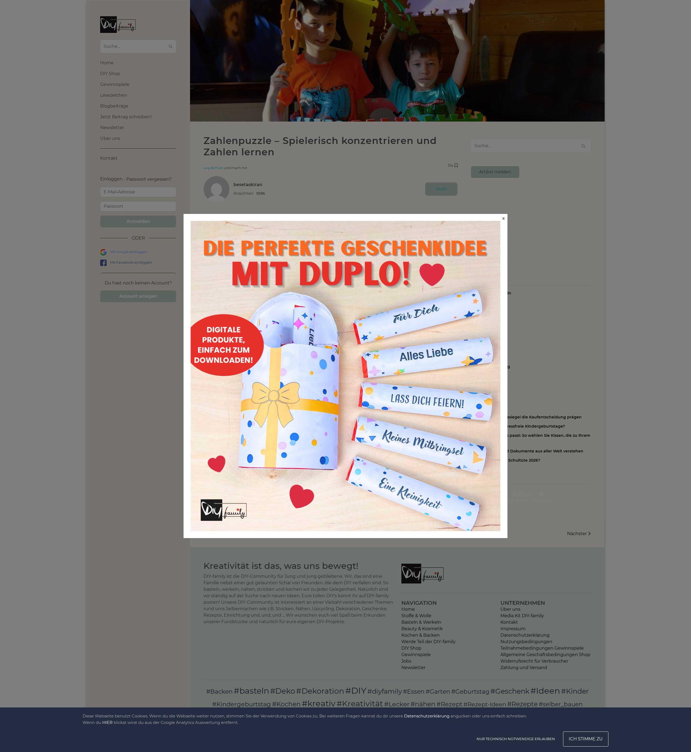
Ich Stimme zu (586, 738)
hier (107, 722)
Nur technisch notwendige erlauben (516, 739)
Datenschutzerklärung (426, 716)
